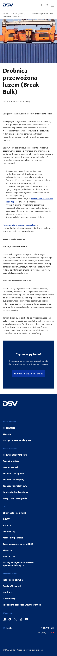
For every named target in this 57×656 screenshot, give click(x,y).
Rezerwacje (9, 427)
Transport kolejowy (13, 479)
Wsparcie (8, 550)
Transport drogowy (13, 473)
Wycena (7, 434)
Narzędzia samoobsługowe (17, 440)
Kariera (7, 525)
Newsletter (9, 556)
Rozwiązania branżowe (15, 454)
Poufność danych (12, 586)
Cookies (7, 592)
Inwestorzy (9, 531)
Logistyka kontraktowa (15, 492)
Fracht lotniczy (11, 461)
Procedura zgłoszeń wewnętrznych (22, 604)
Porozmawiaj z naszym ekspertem (19, 225)
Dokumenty (9, 598)
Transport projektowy (15, 486)
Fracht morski (10, 467)
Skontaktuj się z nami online (28, 373)
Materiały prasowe (13, 537)
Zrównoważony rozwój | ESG (18, 544)
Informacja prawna (13, 579)
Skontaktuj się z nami (14, 513)
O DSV (6, 519)
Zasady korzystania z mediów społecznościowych (18, 564)
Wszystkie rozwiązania (13, 13)
